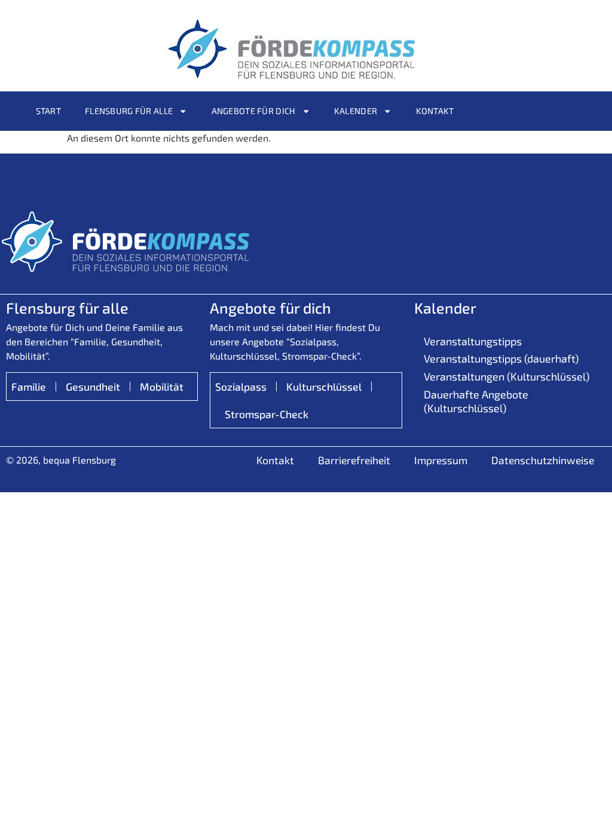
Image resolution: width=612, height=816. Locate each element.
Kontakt (435, 111)
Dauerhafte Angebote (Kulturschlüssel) (476, 401)
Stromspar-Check (266, 414)
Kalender (355, 111)
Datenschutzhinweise (542, 460)
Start (48, 111)
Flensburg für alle (129, 111)
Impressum (440, 460)
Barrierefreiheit (354, 460)
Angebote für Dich (254, 111)
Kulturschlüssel (324, 386)
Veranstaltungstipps (473, 341)
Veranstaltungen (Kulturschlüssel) (506, 376)
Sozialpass (241, 386)
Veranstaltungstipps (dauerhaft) (501, 358)
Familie (28, 386)
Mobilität (161, 386)
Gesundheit (93, 386)
